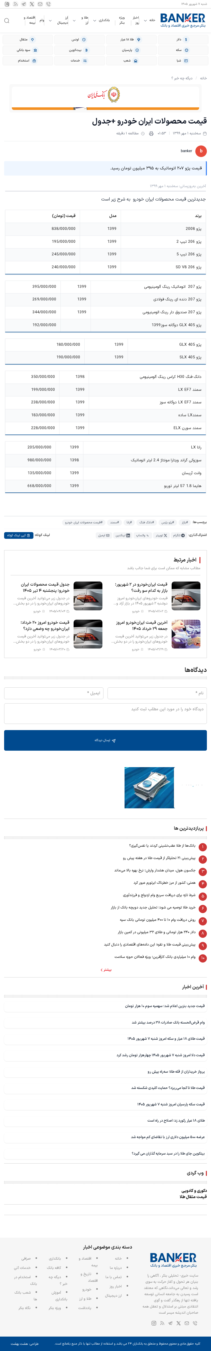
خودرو (86, 1289)
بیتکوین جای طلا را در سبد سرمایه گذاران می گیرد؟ (168, 1153)
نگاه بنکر (25, 1308)
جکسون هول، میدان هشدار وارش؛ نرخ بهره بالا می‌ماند (155, 870)
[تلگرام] (24, 4)
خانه (152, 20)
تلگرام (176, 535)
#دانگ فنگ (146, 522)
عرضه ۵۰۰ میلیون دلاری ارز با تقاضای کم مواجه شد (168, 1137)
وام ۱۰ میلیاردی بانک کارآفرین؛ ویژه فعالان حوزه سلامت (155, 957)
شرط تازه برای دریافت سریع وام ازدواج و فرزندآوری (159, 895)
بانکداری (104, 20)
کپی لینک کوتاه (16, 535)
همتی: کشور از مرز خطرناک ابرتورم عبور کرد (165, 883)
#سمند (114, 522)
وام (42, 20)
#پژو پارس (168, 522)
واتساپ (140, 535)
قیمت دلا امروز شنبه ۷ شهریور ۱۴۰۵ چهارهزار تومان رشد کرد (161, 1055)
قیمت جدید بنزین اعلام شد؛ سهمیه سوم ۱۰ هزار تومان (165, 1006)
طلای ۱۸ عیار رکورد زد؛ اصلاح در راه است (176, 1120)
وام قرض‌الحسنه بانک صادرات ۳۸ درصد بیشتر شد (168, 1022)
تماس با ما (114, 1277)
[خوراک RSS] (15, 4)
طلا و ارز (84, 20)
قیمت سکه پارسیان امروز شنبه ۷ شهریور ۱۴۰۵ (171, 1104)
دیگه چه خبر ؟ (181, 78)
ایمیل (101, 535)
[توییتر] (32, 4)
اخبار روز (136, 20)
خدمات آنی (22, 1268)
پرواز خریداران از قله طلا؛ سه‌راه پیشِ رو (176, 1072)
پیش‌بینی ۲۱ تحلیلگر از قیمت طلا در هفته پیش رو (159, 858)
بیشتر (108, 970)
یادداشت (84, 1308)
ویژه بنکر (122, 20)
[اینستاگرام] (7, 4)
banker (186, 151)
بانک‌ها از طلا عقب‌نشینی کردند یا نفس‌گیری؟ (162, 845)
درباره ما (116, 1268)
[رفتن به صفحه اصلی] (183, 21)
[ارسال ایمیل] (40, 4)
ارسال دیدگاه (103, 740)
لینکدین (121, 535)
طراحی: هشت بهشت (25, 1344)
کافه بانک (54, 1268)
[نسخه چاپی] (151, 133)
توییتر (159, 535)
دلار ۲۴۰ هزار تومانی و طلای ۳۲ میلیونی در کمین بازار (157, 932)
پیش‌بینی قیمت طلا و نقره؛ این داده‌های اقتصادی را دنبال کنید (150, 944)
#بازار (185, 522)
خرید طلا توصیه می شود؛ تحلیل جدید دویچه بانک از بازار (153, 907)
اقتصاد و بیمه (29, 20)
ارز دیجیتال (62, 20)
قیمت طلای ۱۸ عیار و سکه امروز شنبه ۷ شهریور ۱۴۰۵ (166, 1039)
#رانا (129, 522)
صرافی (26, 1258)
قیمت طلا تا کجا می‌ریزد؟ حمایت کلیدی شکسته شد (168, 1088)
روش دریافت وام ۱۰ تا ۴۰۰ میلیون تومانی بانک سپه (158, 920)
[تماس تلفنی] (48, 4)
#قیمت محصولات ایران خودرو (83, 522)
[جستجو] (6, 20)
